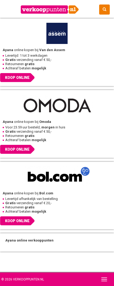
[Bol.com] (57, 176)
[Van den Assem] (57, 33)
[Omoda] (57, 104)
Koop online (17, 77)
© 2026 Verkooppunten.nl (22, 279)
